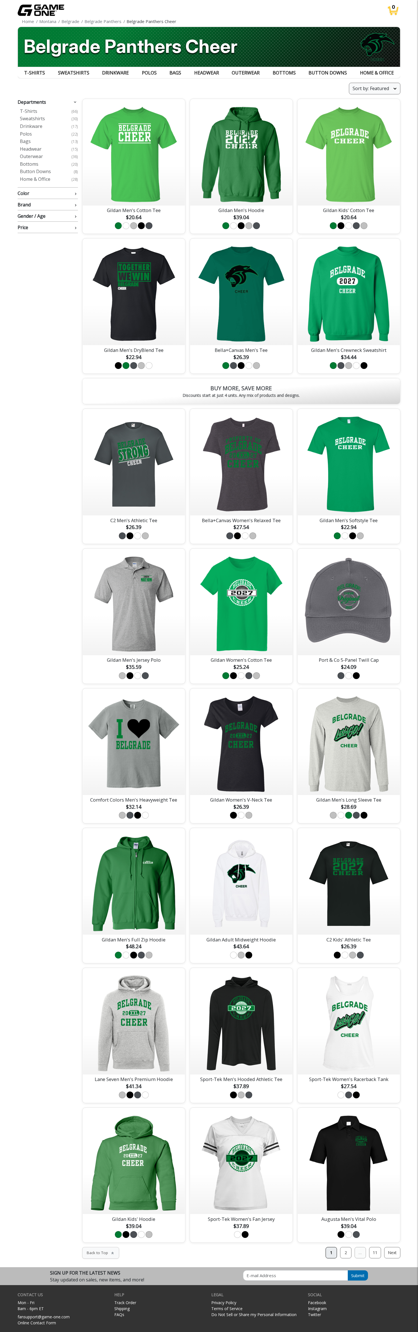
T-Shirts (34, 73)
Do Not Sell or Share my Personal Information (254, 1314)
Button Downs (328, 73)
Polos (149, 73)
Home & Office (377, 73)
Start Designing (134, 194)
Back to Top (101, 1252)
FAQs (119, 1314)
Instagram (317, 1308)
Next (392, 1252)
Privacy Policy (223, 1302)
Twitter (314, 1314)
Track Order (125, 1302)
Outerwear (246, 73)
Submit (358, 1275)
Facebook (317, 1302)
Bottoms (284, 73)
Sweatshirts (73, 73)
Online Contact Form (37, 1322)
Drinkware (115, 73)
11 (375, 1252)
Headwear (206, 73)
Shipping (122, 1308)
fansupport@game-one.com (44, 1316)
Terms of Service (227, 1308)
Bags (175, 73)
